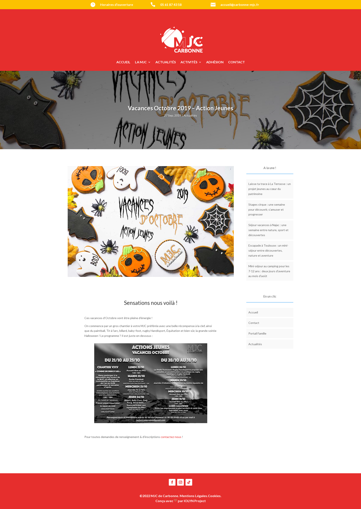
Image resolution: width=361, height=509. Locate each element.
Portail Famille (257, 333)
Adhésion (215, 62)
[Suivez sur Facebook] (172, 482)
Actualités (165, 62)
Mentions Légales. (194, 496)
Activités (188, 62)
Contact (236, 62)
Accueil (123, 62)
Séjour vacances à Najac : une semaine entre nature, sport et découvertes (268, 230)
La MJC (141, 62)
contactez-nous (171, 437)
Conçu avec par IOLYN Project (180, 501)
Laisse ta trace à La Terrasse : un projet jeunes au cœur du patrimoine (269, 189)
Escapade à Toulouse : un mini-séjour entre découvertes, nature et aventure (268, 250)
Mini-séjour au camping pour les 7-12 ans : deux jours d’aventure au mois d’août (269, 271)
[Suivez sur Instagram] (180, 482)
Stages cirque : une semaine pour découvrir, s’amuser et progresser (266, 209)
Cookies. (214, 496)
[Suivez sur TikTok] (189, 482)
